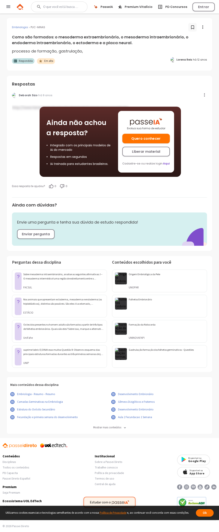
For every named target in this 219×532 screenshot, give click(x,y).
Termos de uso (104, 478)
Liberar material (146, 151)
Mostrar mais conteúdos (107, 427)
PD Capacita (10, 473)
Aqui (166, 163)
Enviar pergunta (36, 234)
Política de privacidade (109, 473)
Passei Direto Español (16, 478)
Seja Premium (11, 492)
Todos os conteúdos (16, 467)
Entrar (203, 6)
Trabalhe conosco (106, 467)
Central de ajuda (105, 484)
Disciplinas (9, 462)
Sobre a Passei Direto (108, 462)
